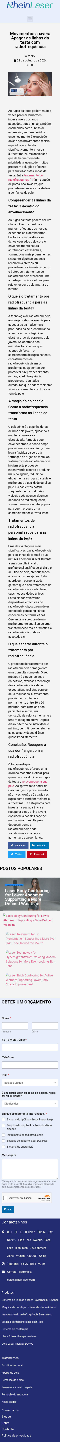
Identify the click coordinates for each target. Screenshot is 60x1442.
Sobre (6, 1423)
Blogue (6, 1416)
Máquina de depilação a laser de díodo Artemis (29, 1127)
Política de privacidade (16, 1435)
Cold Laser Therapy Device (17, 1343)
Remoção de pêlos (13, 1380)
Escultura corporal (12, 1365)
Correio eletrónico (15, 1039)
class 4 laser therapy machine (19, 1336)
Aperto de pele (10, 1372)
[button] (30, 19)
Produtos (8, 1292)
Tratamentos (10, 1358)
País (5, 1075)
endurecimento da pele (14, 885)
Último (35, 1031)
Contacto (8, 1429)
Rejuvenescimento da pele (17, 1387)
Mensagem (9, 1155)
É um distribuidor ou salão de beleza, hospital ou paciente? (29, 1094)
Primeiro (6, 1031)
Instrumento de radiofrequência (25, 1135)
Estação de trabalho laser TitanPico (22, 1321)
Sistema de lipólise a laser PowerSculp (30, 1119)
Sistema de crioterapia (20, 1146)
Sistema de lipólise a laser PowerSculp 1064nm (30, 1300)
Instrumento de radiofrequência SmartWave (27, 1314)
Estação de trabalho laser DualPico (27, 1140)
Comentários (10, 1410)
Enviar (8, 1209)
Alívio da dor (9, 1401)
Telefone (8, 1057)
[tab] (30, 920)
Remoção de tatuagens (15, 1394)
